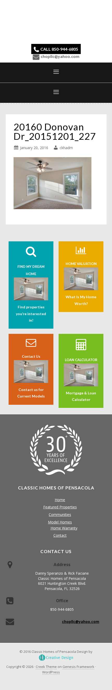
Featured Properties (60, 507)
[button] (56, 72)
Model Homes (60, 522)
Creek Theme (46, 666)
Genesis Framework (78, 666)
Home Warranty (64, 528)
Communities (60, 514)
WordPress (51, 672)
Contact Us (31, 356)
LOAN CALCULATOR (81, 360)
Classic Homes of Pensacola (56, 21)
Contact (60, 535)
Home (60, 499)
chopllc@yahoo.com (60, 56)
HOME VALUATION (81, 264)
